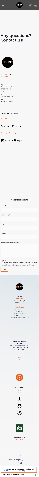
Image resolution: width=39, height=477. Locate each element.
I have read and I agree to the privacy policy (20, 262)
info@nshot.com (7, 101)
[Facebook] (18, 463)
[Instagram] (21, 463)
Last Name (5, 215)
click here (30, 265)
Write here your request (11, 242)
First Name (5, 206)
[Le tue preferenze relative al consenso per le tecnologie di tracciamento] (35, 475)
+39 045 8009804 (7, 96)
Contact (19, 357)
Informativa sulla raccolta (13, 474)
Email (3, 224)
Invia (4, 269)
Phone (4, 233)
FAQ (19, 359)
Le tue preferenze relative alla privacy (21, 470)
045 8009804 (19, 309)
